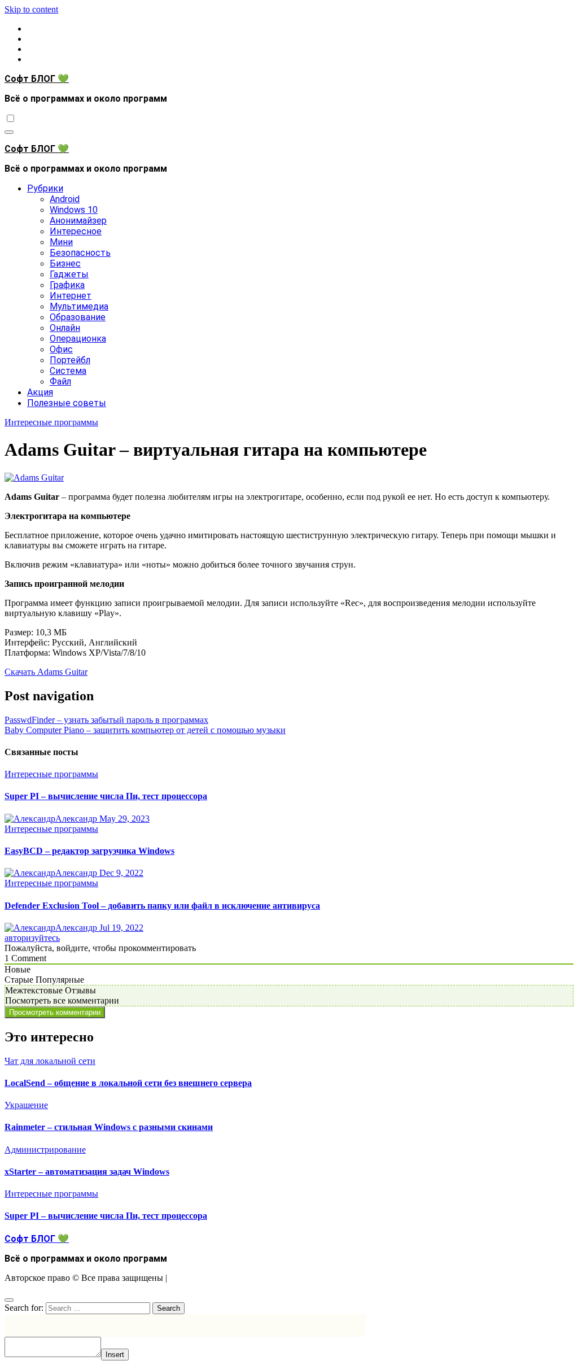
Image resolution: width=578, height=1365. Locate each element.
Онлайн (65, 327)
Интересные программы (51, 422)
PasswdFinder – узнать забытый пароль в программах (106, 720)
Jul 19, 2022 (121, 927)
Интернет (70, 295)
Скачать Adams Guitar (46, 672)
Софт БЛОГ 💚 (37, 78)
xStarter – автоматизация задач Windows (87, 1171)
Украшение (26, 1105)
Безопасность (80, 252)
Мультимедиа (79, 306)
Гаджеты (69, 274)
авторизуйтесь (32, 938)
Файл (60, 381)
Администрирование (45, 1149)
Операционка (78, 338)
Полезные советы (66, 403)
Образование (78, 317)
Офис (61, 349)
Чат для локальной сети (50, 1061)
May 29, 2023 (124, 818)
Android (65, 199)
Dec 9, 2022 (121, 873)
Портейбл (70, 360)
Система (68, 370)
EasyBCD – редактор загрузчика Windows (89, 851)
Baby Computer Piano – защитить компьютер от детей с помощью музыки (145, 730)
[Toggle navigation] (9, 132)
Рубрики (45, 188)
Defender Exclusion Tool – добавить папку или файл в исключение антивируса (162, 905)
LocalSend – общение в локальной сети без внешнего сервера (128, 1083)
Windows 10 (74, 209)
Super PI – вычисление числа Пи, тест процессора (106, 796)
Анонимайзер (78, 220)
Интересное (76, 231)
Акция (40, 392)
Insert (115, 1354)
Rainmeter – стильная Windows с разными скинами (109, 1127)
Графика (67, 285)
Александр (77, 818)
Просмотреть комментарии (54, 1012)
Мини (61, 242)
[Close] (9, 1300)
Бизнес (65, 263)
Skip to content (31, 9)
